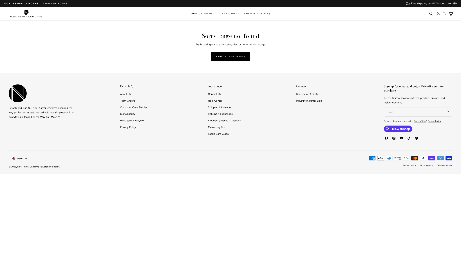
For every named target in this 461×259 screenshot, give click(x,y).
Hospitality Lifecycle (132, 120)
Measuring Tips (216, 127)
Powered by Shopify (50, 166)
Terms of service (444, 165)
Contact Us (214, 94)
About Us (125, 94)
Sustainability (127, 113)
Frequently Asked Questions (224, 120)
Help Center (215, 100)
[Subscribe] (448, 111)
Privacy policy (426, 165)
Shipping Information (220, 107)
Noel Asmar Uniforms (21, 3)
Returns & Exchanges (220, 113)
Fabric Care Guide (218, 133)
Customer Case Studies (133, 107)
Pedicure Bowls (55, 3)
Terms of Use (420, 121)
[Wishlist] (444, 14)
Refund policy (409, 165)
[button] (431, 13)
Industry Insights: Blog (309, 100)
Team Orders (127, 100)
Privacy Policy (128, 127)
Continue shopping (230, 56)
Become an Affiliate (307, 94)
